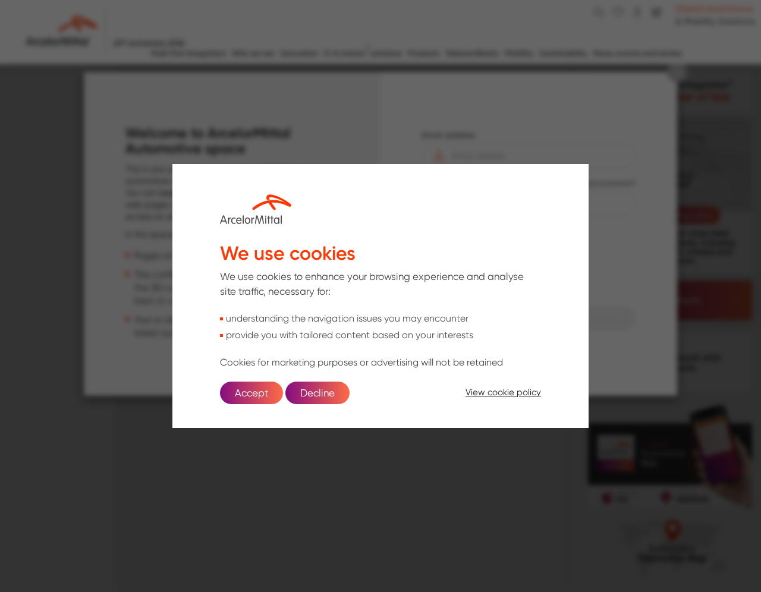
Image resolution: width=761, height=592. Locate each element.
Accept (251, 393)
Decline (317, 393)
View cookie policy (503, 392)
